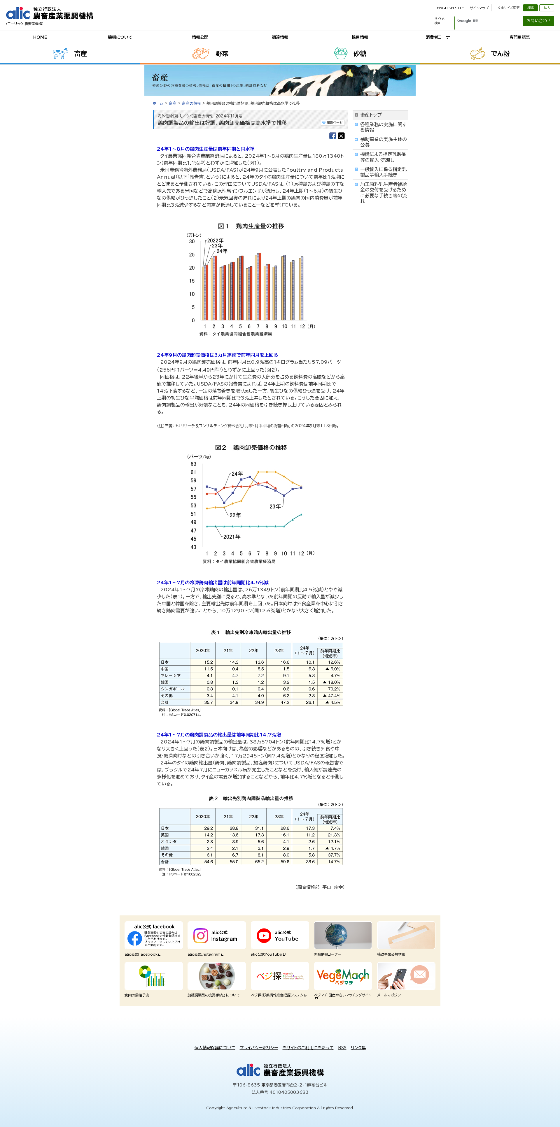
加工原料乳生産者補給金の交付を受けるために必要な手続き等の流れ (383, 192)
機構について (120, 37)
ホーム (158, 103)
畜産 (80, 53)
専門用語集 (520, 37)
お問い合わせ (538, 21)
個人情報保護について (215, 1048)
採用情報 (360, 37)
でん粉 (500, 53)
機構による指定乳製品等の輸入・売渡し (383, 157)
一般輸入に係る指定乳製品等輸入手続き (383, 172)
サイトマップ (479, 8)
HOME (40, 37)
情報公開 (200, 37)
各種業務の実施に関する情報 (383, 127)
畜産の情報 (191, 103)
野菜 (222, 53)
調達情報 (280, 37)
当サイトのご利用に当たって (308, 1048)
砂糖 (360, 53)
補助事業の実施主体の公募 (383, 142)
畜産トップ (371, 114)
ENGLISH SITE (450, 8)
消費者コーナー (440, 37)
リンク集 (358, 1048)
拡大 (547, 7)
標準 (530, 7)
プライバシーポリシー (259, 1048)
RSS (342, 1048)
